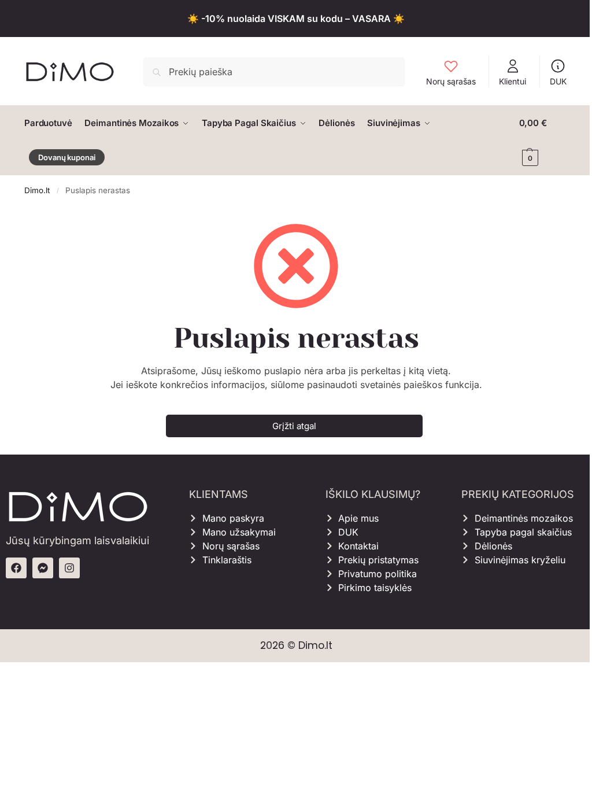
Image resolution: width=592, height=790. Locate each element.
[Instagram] (69, 568)
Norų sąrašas (451, 81)
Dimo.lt (37, 190)
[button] (543, 140)
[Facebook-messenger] (42, 568)
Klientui (512, 81)
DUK (558, 81)
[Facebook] (16, 568)
